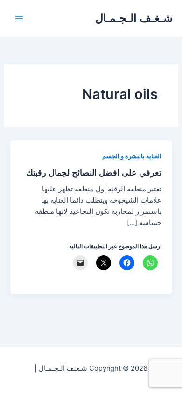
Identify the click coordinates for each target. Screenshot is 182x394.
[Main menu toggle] (19, 18)
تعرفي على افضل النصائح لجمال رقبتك (93, 172)
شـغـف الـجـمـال (134, 18)
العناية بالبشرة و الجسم (131, 156)
